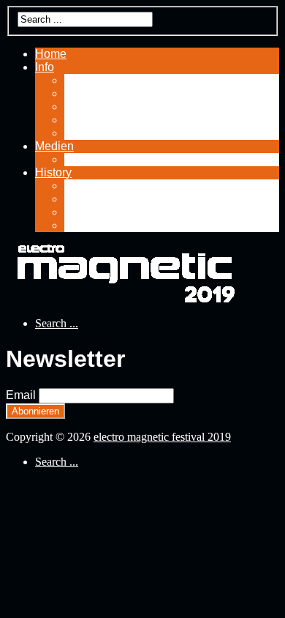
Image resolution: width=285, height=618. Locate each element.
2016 (77, 199)
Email (21, 395)
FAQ (76, 106)
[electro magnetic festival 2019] (123, 298)
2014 (77, 225)
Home (50, 54)
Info (44, 67)
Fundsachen (96, 80)
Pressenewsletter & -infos (130, 159)
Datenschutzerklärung (121, 93)
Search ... (56, 323)
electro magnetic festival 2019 (162, 437)
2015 (77, 212)
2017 (77, 185)
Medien (54, 146)
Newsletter (92, 133)
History (53, 172)
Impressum (92, 119)
